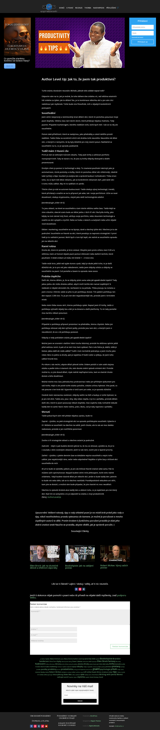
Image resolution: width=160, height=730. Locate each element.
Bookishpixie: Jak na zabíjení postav (79, 566)
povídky (44, 669)
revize (47, 672)
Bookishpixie (106, 658)
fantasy (111, 661)
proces (59, 669)
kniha (107, 664)
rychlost (78, 672)
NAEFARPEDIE (98, 8)
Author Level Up (78, 659)
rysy (82, 672)
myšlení (64, 667)
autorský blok (90, 659)
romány (69, 672)
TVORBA (87, 8)
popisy (103, 667)
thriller (110, 672)
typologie (49, 674)
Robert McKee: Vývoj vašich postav (114, 566)
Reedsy (43, 672)
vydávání (77, 674)
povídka (38, 669)
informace (52, 664)
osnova (95, 667)
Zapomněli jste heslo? (137, 37)
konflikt (123, 664)
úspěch (87, 677)
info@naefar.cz (119, 726)
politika (99, 667)
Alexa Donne (68, 659)
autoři (98, 659)
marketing (53, 667)
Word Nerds (95, 674)
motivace (59, 667)
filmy (119, 661)
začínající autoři (63, 677)
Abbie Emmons (55, 659)
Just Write (99, 664)
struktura (105, 672)
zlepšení (71, 677)
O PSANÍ (69, 8)
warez (90, 674)
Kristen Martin (40, 667)
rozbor (73, 672)
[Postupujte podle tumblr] (83, 589)
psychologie (105, 669)
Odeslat (80, 701)
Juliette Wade (92, 664)
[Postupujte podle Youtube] (46, 726)
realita (122, 669)
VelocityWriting (58, 675)
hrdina (47, 664)
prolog (75, 669)
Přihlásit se (143, 42)
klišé (104, 664)
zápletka (81, 677)
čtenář (101, 677)
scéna (89, 672)
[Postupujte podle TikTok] (42, 726)
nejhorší (69, 667)
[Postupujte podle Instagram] (80, 589)
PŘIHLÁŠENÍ (111, 8)
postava (109, 666)
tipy (115, 671)
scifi (84, 672)
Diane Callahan (77, 661)
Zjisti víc (9, 66)
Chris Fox (52, 661)
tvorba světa (43, 674)
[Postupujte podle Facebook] (76, 589)
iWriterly (58, 664)
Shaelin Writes (96, 672)
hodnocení (40, 663)
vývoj (86, 674)
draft (90, 661)
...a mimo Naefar (44, 659)
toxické (123, 672)
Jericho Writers (65, 664)
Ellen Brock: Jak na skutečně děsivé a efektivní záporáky (44, 566)
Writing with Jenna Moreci (111, 674)
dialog (70, 661)
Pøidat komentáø (120, 646)
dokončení (85, 661)
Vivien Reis (68, 674)
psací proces (88, 669)
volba (73, 674)
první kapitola (81, 669)
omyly (85, 667)
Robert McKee (55, 672)
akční (62, 659)
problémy (52, 669)
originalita (89, 667)
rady (119, 669)
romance (64, 672)
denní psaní (64, 661)
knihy (112, 663)
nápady (74, 667)
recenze (37, 672)
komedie (118, 664)
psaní (96, 669)
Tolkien (119, 672)
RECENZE (78, 8)
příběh (114, 669)
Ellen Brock (102, 661)
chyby (58, 661)
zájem (75, 677)
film (117, 661)
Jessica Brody (83, 664)
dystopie (94, 661)
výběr (82, 674)
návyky (79, 666)
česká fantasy (94, 677)
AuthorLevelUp (54, 497)
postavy (116, 666)
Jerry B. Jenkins (73, 664)
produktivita (67, 669)
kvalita (47, 667)
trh (38, 674)
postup (123, 667)
